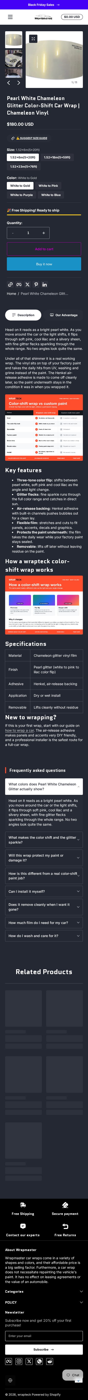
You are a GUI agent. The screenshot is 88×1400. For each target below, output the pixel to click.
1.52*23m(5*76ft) (23, 166)
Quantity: (14, 223)
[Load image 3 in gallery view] (13, 77)
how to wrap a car (19, 730)
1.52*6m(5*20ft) (22, 157)
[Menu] (10, 17)
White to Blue (51, 195)
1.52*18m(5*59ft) (57, 157)
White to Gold (20, 186)
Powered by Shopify (46, 1394)
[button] (33, 39)
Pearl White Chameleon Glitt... (44, 293)
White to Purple (21, 195)
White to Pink (48, 186)
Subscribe (40, 1349)
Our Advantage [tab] (66, 315)
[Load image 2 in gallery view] (13, 58)
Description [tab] (26, 315)
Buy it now (44, 264)
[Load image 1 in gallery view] (13, 39)
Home (11, 293)
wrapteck (24, 1394)
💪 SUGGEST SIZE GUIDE (31, 138)
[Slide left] (8, 83)
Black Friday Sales (41, 5)
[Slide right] (19, 83)
